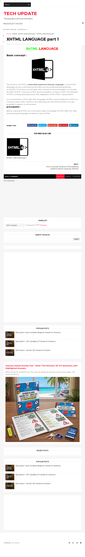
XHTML (14, 34)
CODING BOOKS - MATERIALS (15, 30)
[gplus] (73, 543)
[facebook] (80, 543)
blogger (60, 176)
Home (9, 34)
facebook (76, 176)
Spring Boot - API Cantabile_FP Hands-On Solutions (35, 341)
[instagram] (69, 543)
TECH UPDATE (20, 13)
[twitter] (77, 543)
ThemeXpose (15, 543)
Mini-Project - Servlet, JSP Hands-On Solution (32, 350)
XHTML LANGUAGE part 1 (27, 34)
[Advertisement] (22, 287)
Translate (43, 225)
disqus (68, 176)
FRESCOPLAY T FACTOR (12, 24)
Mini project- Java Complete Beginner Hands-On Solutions (38, 332)
